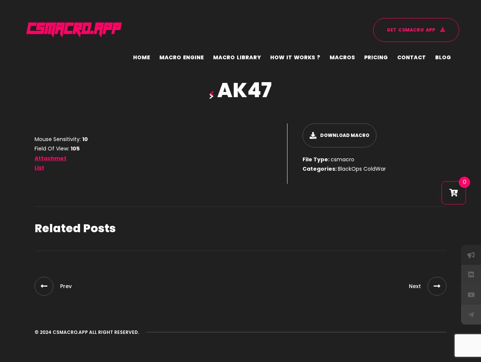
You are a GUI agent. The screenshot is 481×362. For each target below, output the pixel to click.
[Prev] (44, 286)
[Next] (437, 286)
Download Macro (344, 135)
